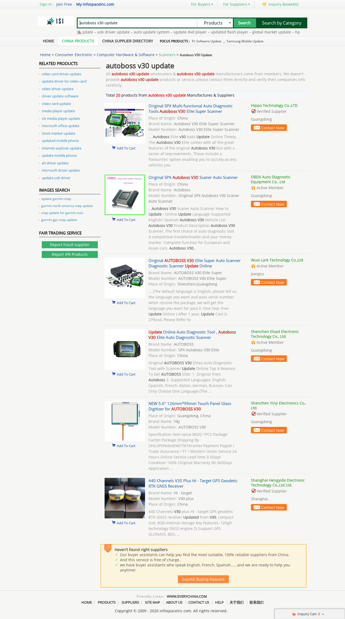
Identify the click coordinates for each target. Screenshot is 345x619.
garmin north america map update (67, 205)
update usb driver (56, 177)
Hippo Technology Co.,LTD (274, 105)
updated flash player (222, 32)
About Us (174, 602)
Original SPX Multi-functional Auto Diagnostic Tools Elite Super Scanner (191, 108)
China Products (78, 40)
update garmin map (56, 198)
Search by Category (281, 23)
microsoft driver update (61, 170)
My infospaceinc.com (95, 4)
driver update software (60, 96)
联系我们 (257, 602)
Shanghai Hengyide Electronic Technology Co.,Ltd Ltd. (278, 483)
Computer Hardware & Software (125, 54)
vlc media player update (61, 118)
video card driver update (61, 74)
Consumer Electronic (73, 54)
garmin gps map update (59, 219)
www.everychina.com (187, 596)
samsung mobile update (245, 41)
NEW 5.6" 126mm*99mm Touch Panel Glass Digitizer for (190, 406)
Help (219, 602)
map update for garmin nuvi (62, 212)
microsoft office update (60, 125)
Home (48, 40)
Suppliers (130, 602)
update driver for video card (64, 81)
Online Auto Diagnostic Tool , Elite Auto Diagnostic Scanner (192, 334)
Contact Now (272, 127)
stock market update (58, 133)
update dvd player (183, 32)
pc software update (207, 41)
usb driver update (106, 32)
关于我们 (237, 602)
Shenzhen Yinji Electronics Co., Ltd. (278, 405)
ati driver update (55, 163)
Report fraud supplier (69, 244)
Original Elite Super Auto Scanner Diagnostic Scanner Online (195, 263)
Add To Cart (126, 148)
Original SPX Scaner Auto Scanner (193, 177)
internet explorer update (61, 148)
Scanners (167, 54)
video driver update (57, 88)
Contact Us (198, 602)
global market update (264, 32)
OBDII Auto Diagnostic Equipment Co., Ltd (271, 179)
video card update (56, 103)
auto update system (145, 32)
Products (107, 602)
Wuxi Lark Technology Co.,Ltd (277, 260)
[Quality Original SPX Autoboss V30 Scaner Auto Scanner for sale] (125, 213)
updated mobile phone (60, 140)
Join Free (64, 4)
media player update (58, 110)
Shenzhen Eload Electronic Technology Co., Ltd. (275, 334)
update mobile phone (59, 155)
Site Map (152, 602)
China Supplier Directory (127, 40)
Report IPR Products (70, 254)
